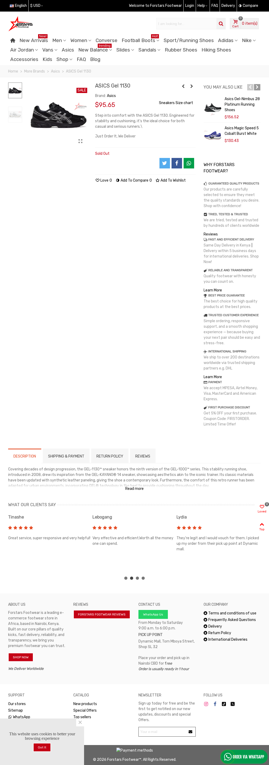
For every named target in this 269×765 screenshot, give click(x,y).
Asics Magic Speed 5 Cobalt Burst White (242, 131)
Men (57, 40)
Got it (42, 747)
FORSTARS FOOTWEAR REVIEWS (102, 614)
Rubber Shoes (181, 50)
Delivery (215, 626)
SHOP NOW (21, 657)
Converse (106, 40)
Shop (62, 59)
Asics (68, 50)
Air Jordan (22, 50)
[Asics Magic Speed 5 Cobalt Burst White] (213, 135)
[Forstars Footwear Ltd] (37, 24)
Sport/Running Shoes (189, 40)
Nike (247, 40)
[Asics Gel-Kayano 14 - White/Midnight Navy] (183, 86)
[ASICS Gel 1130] (81, 141)
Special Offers (85, 710)
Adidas (226, 40)
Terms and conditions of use (232, 613)
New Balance (94, 49)
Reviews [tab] (142, 456)
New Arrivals (33, 39)
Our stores (17, 704)
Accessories (24, 59)
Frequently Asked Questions (232, 620)
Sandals (147, 50)
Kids (47, 59)
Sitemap (15, 710)
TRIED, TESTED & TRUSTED (228, 214)
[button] (250, 87)
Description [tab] (24, 456)
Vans (47, 50)
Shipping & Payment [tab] (66, 456)
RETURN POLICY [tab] (109, 456)
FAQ (81, 59)
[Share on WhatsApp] (189, 163)
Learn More (213, 290)
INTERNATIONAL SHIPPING (227, 351)
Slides (123, 50)
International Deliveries (227, 639)
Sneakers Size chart (176, 103)
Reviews (211, 234)
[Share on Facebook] (177, 163)
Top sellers (82, 717)
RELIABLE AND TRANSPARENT (230, 270)
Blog (95, 59)
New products (85, 704)
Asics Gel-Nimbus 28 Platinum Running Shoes (242, 104)
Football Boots (140, 39)
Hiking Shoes (216, 50)
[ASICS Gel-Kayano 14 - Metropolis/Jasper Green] (192, 86)
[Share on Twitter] (164, 163)
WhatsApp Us (153, 614)
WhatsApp (21, 717)
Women (78, 40)
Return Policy (219, 633)
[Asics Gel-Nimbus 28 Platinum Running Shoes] (213, 106)
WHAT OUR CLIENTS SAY (32, 504)
